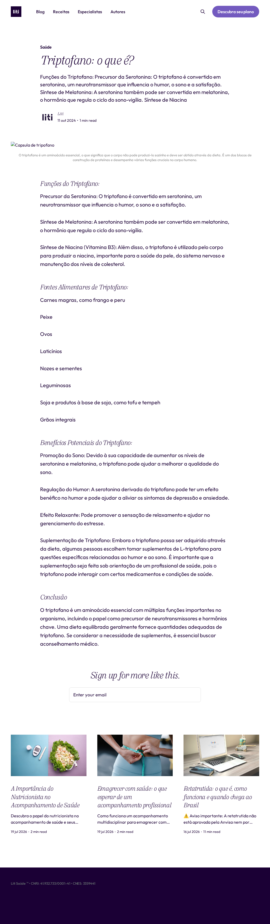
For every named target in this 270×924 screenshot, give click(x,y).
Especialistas (90, 11)
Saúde (46, 47)
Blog (40, 11)
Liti (60, 114)
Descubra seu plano (236, 11)
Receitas (61, 11)
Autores (117, 11)
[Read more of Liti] (47, 117)
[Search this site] (203, 11)
